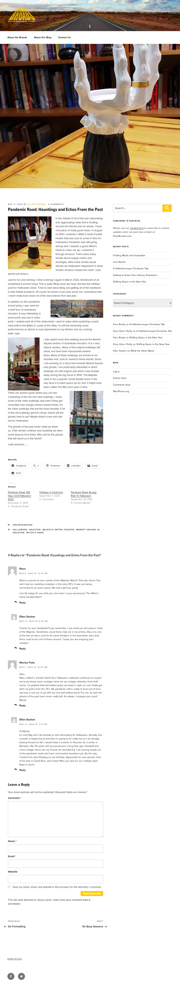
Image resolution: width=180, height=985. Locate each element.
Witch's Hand (35, 532)
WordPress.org (121, 391)
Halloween (20, 529)
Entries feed (119, 378)
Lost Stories (119, 261)
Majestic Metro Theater (59, 529)
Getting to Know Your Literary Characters (135, 275)
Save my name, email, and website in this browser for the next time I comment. (57, 887)
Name (12, 841)
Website (12, 871)
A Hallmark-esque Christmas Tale (131, 268)
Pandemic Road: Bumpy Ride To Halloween (84, 493)
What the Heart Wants (142, 350)
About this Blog (42, 37)
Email (12, 856)
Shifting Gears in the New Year (129, 281)
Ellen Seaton (36, 204)
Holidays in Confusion (51, 492)
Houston (35, 529)
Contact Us (64, 37)
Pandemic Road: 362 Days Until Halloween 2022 (19, 495)
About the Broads (17, 37)
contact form (137, 228)
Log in (116, 371)
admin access (14, 959)
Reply (22, 602)
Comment (14, 798)
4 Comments (56, 204)
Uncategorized (23, 524)
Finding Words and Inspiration (129, 255)
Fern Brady (119, 324)
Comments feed (121, 384)
